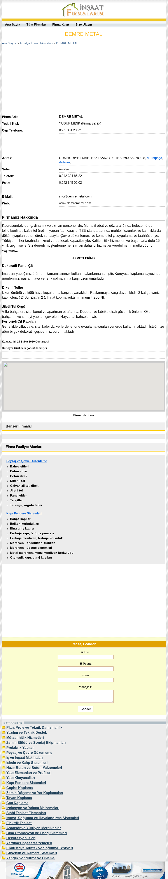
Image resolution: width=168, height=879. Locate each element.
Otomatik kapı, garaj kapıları (31, 557)
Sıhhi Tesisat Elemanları (26, 813)
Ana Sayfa (12, 24)
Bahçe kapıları (20, 519)
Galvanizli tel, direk (24, 485)
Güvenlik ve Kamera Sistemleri (31, 853)
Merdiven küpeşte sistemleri (31, 547)
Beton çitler (18, 471)
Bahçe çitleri (19, 466)
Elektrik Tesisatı (19, 823)
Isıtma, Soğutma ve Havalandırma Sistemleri (42, 818)
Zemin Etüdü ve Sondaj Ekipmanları (36, 742)
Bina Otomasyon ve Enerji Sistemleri (36, 833)
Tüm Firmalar (36, 24)
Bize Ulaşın (83, 24)
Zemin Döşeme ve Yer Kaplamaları (34, 793)
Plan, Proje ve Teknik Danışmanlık (34, 727)
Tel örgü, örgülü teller (26, 505)
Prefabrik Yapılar (20, 747)
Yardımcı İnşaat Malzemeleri (29, 843)
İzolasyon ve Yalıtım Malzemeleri (32, 808)
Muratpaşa (154, 158)
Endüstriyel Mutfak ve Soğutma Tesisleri (39, 848)
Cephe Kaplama (19, 788)
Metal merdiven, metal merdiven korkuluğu (42, 552)
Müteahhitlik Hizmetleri (25, 737)
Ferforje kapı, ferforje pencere (32, 533)
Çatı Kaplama (17, 803)
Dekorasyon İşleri (20, 838)
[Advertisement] (83, 78)
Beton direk (18, 476)
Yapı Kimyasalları (20, 778)
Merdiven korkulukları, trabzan (32, 543)
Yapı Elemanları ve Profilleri (28, 773)
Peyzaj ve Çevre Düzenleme (26, 461)
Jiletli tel (16, 490)
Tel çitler (16, 500)
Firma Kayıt (60, 24)
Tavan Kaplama (19, 798)
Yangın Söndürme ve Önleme (30, 858)
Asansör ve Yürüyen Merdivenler (33, 828)
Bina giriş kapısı (22, 528)
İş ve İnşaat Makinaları (24, 758)
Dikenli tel (17, 481)
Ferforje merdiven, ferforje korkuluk (36, 538)
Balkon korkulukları (24, 523)
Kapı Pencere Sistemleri (24, 513)
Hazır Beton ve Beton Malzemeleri (34, 768)
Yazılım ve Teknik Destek (26, 732)
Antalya (64, 162)
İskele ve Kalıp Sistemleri (26, 763)
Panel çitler (18, 495)
